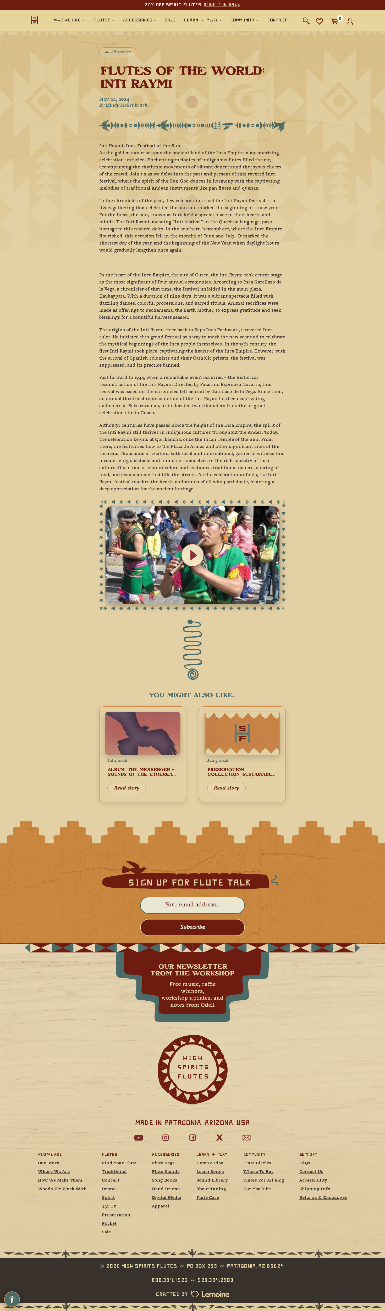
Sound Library (212, 1180)
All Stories (121, 52)
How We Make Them (60, 1180)
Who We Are (50, 1154)
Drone (109, 1189)
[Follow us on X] (219, 1137)
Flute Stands (166, 1172)
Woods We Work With (62, 1189)
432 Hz (109, 1206)
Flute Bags (163, 1163)
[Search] (306, 21)
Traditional (114, 1172)
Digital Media (166, 1198)
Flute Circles (257, 1163)
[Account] (350, 21)
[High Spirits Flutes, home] (34, 20)
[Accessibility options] (12, 1299)
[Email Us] (246, 1137)
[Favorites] (319, 21)
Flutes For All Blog (263, 1180)
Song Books (164, 1180)
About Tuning (211, 1189)
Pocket (109, 1224)
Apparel (160, 1206)
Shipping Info (314, 1189)
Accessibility (313, 1180)
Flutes (109, 1154)
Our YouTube (257, 1189)
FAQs (304, 1163)
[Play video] (192, 555)
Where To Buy (258, 1172)
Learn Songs (210, 1172)
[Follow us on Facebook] (192, 1137)
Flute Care (207, 1198)
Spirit (108, 1198)
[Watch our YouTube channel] (138, 1137)
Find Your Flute (119, 1163)
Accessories (165, 1154)
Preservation (116, 1215)
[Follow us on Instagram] (165, 1137)
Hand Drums (166, 1189)
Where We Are (54, 1172)
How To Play (209, 1163)
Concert (110, 1180)
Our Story (48, 1163)
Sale (106, 1232)
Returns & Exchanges (323, 1198)
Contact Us (311, 1172)
